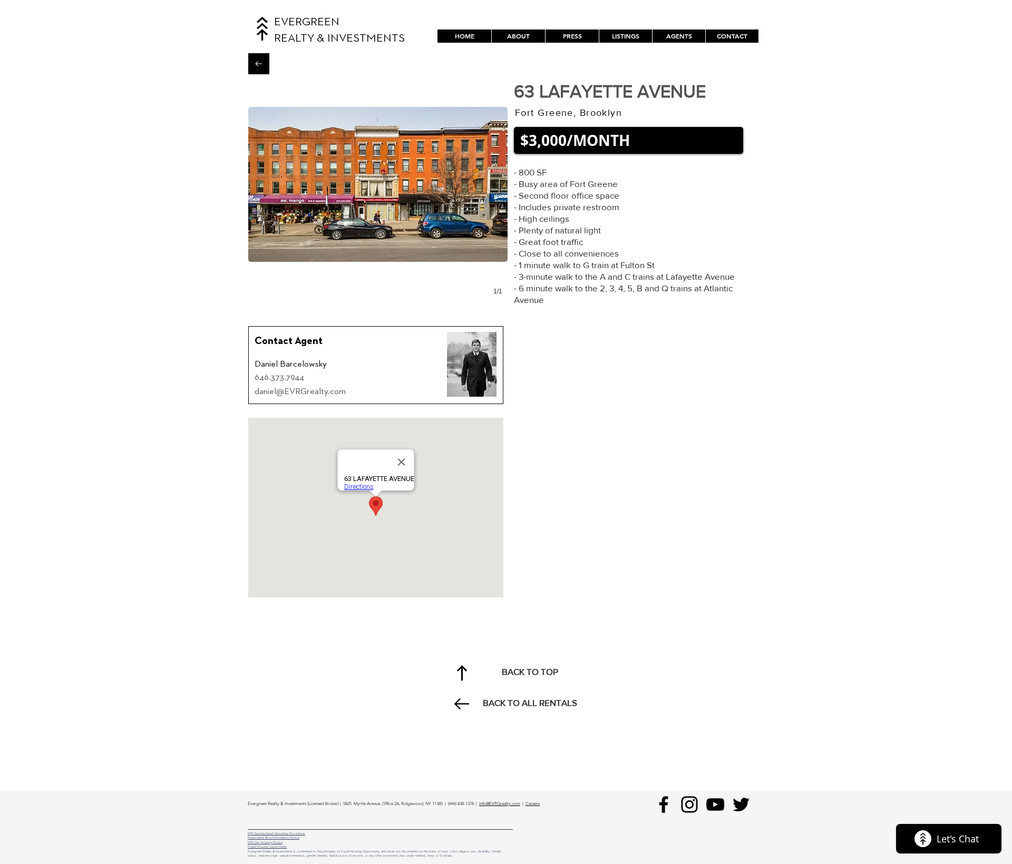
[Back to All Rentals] (258, 63)
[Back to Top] (461, 672)
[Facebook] (664, 804)
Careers (533, 803)
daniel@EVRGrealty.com (300, 391)
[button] (625, 36)
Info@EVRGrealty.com (499, 803)
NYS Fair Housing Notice (265, 842)
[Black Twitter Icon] (741, 804)
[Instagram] (689, 804)
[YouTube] (715, 804)
